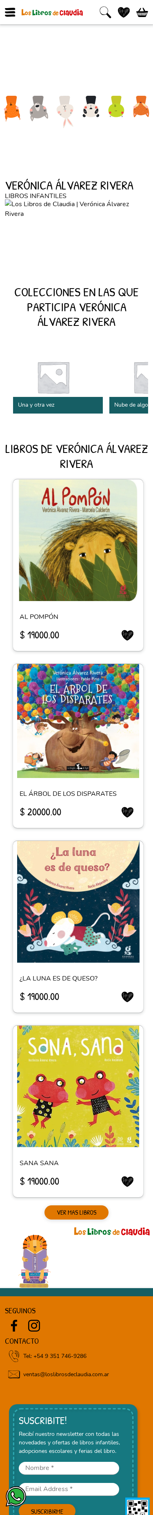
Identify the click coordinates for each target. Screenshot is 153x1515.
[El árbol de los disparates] (78, 721)
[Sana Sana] (78, 1086)
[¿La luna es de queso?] (78, 902)
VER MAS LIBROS (76, 1212)
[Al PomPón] (78, 540)
